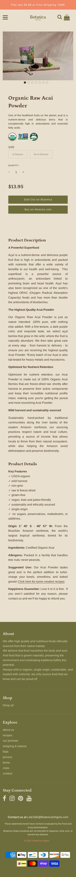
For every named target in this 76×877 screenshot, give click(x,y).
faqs (5, 751)
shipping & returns (15, 746)
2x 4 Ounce (41, 154)
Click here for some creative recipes (41, 581)
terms (6, 762)
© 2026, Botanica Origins (36, 840)
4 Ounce (17, 154)
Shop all (8, 705)
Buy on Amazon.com (38, 209)
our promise (10, 740)
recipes (7, 735)
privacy (7, 757)
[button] (25, 82)
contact (7, 773)
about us (8, 729)
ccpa (6, 767)
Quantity (13, 165)
